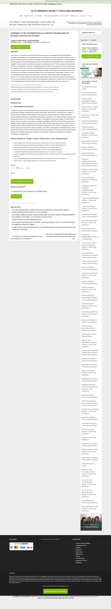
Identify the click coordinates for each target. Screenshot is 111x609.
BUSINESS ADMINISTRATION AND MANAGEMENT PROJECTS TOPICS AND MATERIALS (90, 162)
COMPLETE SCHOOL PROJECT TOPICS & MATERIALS (25, 40)
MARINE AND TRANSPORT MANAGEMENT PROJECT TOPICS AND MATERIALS (90, 353)
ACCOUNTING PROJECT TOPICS (89, 88)
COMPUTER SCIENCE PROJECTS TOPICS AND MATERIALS (89, 208)
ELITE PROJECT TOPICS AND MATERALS (22, 596)
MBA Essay (79, 554)
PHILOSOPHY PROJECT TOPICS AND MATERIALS (89, 424)
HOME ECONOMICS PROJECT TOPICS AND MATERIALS (89, 290)
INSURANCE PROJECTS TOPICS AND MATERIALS (89, 321)
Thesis (78, 556)
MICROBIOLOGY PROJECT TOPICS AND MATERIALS (90, 380)
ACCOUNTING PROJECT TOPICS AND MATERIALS (89, 94)
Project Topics (80, 558)
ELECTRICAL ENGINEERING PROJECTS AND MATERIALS (90, 237)
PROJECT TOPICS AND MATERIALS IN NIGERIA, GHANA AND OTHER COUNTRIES (55, 598)
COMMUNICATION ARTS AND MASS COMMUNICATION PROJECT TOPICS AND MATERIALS (89, 190)
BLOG (90, 16)
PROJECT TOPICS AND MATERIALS (89, 438)
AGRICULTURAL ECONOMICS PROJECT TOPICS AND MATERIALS (89, 101)
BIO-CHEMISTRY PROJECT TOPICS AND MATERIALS (90, 142)
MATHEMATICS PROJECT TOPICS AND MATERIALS (90, 366)
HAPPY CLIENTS (64, 16)
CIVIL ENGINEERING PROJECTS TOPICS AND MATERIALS (89, 180)
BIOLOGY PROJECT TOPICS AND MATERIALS (89, 148)
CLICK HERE (16, 196)
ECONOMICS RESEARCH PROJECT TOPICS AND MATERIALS (90, 223)
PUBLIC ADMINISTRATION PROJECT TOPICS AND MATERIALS (90, 452)
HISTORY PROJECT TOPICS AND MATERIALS (89, 282)
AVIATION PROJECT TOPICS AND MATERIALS (89, 128)
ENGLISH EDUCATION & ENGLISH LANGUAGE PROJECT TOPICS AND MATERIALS (89, 246)
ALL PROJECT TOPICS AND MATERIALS (90, 116)
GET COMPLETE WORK (20, 47)
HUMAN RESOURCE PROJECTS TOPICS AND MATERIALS (89, 306)
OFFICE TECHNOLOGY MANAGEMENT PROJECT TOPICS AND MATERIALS (90, 403)
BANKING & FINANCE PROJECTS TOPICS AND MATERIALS (89, 135)
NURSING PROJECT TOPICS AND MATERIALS (89, 396)
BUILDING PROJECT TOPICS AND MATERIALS (89, 154)
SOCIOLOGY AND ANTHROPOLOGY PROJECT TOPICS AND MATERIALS (89, 483)
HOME (21, 16)
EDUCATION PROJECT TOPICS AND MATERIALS (89, 230)
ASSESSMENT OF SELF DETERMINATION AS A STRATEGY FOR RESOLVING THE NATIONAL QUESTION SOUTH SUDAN (39, 34)
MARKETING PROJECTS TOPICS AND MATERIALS (89, 359)
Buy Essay (79, 552)
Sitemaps (79, 562)
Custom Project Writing (83, 543)
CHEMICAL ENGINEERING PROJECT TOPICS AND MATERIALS (90, 172)
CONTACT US (83, 16)
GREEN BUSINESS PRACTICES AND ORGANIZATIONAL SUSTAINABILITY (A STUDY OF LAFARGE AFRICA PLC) (35, 87)
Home (75, 22)
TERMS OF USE (74, 16)
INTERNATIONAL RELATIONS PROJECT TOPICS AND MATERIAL (89, 328)
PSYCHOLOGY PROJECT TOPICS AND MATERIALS (89, 444)
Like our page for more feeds (50, 539)
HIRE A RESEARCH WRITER (51, 16)
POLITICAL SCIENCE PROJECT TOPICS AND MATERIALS (89, 22)
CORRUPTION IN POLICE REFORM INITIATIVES (26, 219)
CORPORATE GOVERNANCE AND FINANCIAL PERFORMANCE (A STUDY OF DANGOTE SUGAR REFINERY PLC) (35, 89)
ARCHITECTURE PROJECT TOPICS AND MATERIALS (90, 122)
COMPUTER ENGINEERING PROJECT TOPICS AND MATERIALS (90, 200)
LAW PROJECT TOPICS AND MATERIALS (89, 335)
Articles (78, 547)
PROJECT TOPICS (28, 16)
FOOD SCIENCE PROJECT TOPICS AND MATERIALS (90, 262)
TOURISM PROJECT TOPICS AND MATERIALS (89, 501)
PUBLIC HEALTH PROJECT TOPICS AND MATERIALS (90, 459)
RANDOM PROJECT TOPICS (88, 465)
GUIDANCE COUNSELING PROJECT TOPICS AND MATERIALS (90, 275)
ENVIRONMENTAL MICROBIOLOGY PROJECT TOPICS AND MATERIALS (90, 255)
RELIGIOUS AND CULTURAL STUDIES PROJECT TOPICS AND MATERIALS (89, 473)
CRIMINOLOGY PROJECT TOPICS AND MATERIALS (89, 215)
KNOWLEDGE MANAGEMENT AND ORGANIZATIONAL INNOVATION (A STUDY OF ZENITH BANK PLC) (33, 91)
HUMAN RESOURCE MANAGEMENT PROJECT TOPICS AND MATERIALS (90, 298)
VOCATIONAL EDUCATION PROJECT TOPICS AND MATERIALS (90, 509)
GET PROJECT (38, 16)
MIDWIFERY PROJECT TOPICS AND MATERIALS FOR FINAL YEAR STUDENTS (89, 388)
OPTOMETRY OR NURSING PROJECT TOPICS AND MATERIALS (90, 411)
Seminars (79, 550)
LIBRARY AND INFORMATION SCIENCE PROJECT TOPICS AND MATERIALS (89, 343)
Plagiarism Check (81, 560)
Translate (93, 40)
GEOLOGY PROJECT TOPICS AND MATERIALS (89, 268)
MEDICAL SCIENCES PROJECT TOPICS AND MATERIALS (89, 373)
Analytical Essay (81, 545)
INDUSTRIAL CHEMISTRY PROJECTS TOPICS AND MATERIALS (90, 314)
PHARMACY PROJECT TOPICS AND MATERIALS (89, 418)
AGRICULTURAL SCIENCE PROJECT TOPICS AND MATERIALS (90, 109)
